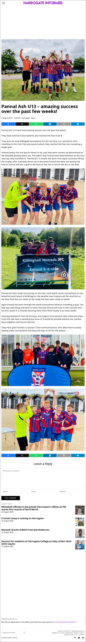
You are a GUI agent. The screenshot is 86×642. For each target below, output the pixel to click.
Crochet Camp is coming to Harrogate (22, 518)
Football (17, 118)
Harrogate (26, 118)
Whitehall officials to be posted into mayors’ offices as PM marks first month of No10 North (33, 508)
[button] (24, 633)
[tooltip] (8, 124)
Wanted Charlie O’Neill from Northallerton (25, 530)
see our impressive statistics (64, 622)
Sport (33, 118)
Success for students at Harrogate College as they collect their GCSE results (36, 542)
